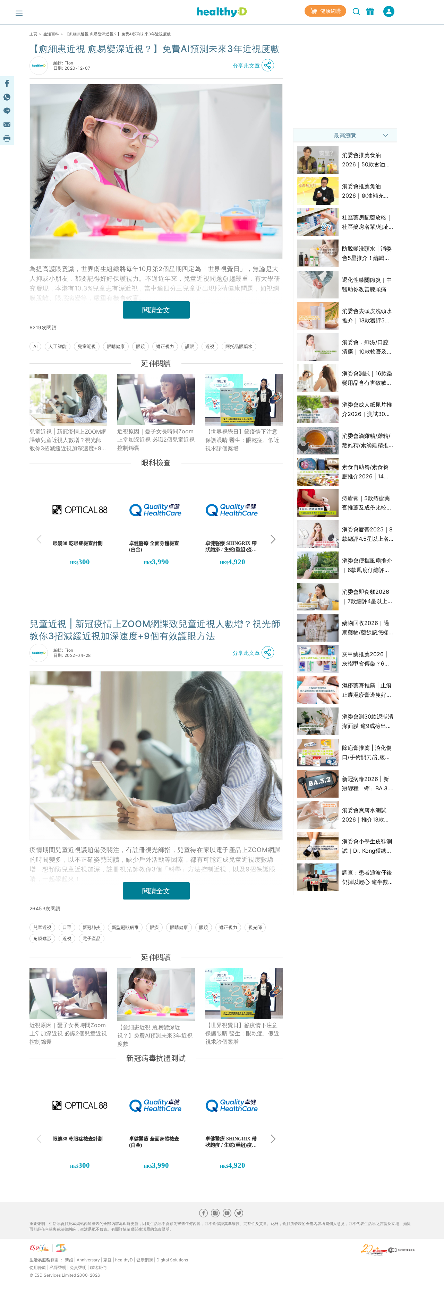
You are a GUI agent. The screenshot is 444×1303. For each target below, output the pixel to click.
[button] (255, 65)
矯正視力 (165, 346)
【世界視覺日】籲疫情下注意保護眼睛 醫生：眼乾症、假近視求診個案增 (242, 440)
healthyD (124, 1259)
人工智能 (58, 346)
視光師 (255, 927)
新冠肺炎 (92, 927)
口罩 (66, 927)
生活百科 (51, 34)
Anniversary (88, 1259)
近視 (209, 346)
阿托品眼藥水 (239, 346)
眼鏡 (140, 346)
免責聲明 (78, 1267)
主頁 (33, 34)
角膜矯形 (42, 938)
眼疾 (154, 927)
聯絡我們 (98, 1267)
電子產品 (92, 938)
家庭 (107, 1259)
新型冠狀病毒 (125, 927)
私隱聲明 (58, 1267)
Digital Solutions (172, 1259)
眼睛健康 (116, 346)
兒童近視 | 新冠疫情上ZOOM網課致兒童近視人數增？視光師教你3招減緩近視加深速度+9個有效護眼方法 (68, 440)
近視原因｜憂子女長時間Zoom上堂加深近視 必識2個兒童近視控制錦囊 (156, 439)
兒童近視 (87, 346)
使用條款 (37, 1267)
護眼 (189, 346)
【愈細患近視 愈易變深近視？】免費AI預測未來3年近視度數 (155, 1035)
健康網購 (330, 11)
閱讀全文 (156, 310)
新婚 (69, 1259)
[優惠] (371, 10)
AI (35, 346)
